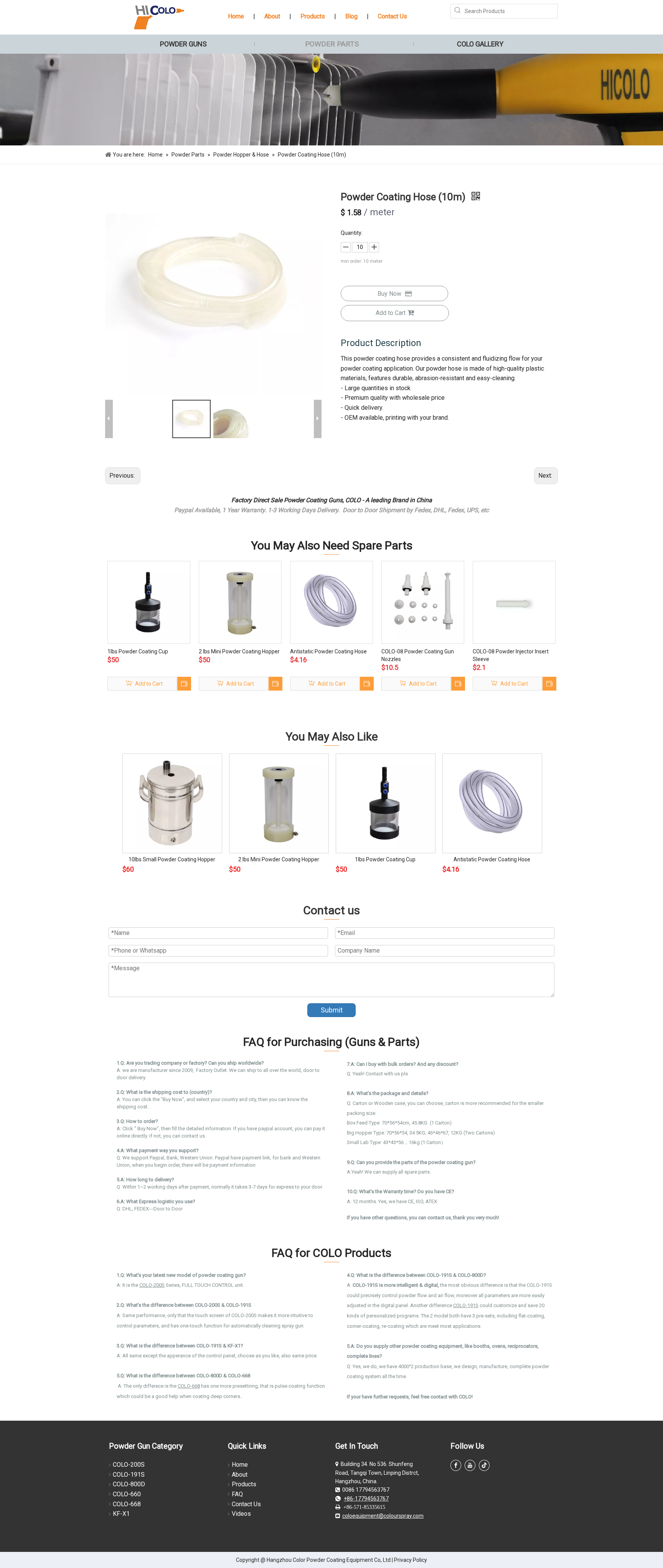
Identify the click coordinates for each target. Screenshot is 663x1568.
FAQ (237, 1494)
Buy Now (389, 293)
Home (236, 16)
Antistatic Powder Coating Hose (328, 651)
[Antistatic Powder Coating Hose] (331, 601)
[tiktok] (484, 1465)
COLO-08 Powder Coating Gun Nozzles (417, 655)
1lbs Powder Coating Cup (137, 651)
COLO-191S (129, 1474)
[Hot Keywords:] (458, 11)
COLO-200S (129, 1464)
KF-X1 (121, 1513)
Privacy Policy (410, 1560)
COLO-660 (127, 1494)
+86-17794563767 (366, 1498)
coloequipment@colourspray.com (383, 1516)
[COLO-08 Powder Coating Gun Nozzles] (423, 601)
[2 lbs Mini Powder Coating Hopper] (240, 601)
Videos (241, 1513)
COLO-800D (129, 1484)
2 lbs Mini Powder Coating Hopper (239, 651)
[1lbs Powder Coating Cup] (149, 601)
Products (312, 16)
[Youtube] (470, 1465)
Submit (332, 1010)
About (272, 16)
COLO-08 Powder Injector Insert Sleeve (511, 655)
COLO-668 (189, 1386)
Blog (351, 16)
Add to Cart (391, 313)
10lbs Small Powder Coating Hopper (172, 859)
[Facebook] (455, 1465)
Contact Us (392, 16)
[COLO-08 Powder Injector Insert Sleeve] (514, 601)
